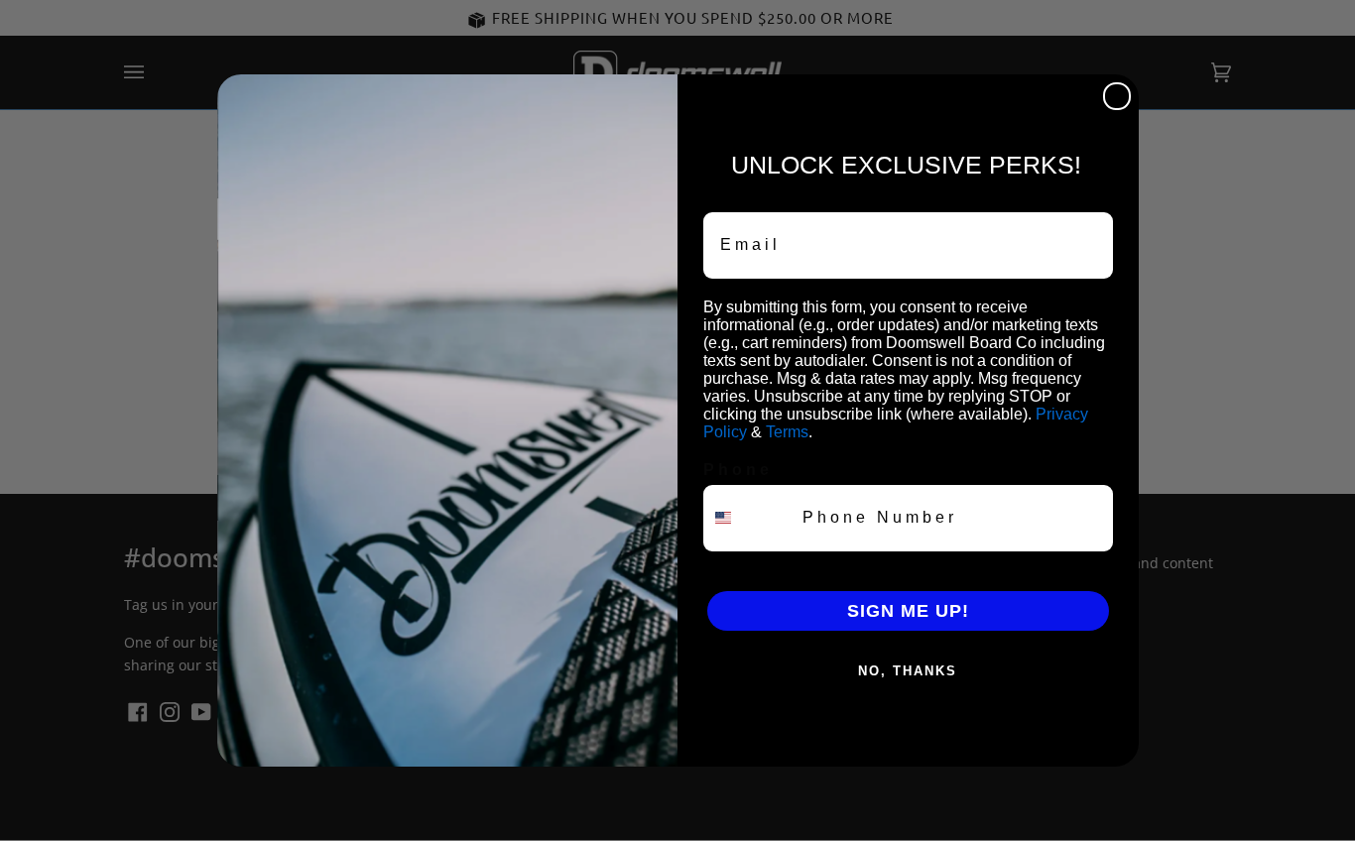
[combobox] (748, 518)
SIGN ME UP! (908, 611)
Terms (787, 431)
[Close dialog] (1117, 96)
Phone (738, 469)
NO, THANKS (907, 670)
